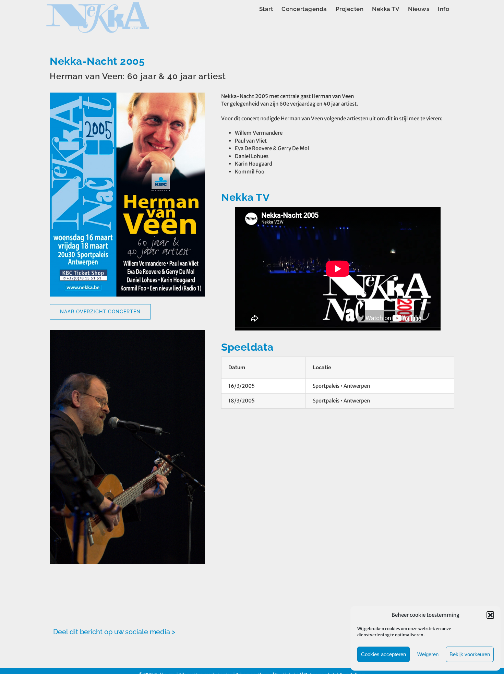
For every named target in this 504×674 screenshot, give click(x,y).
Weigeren (428, 654)
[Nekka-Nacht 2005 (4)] (127, 381)
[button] (490, 615)
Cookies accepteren (383, 654)
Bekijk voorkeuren (469, 654)
